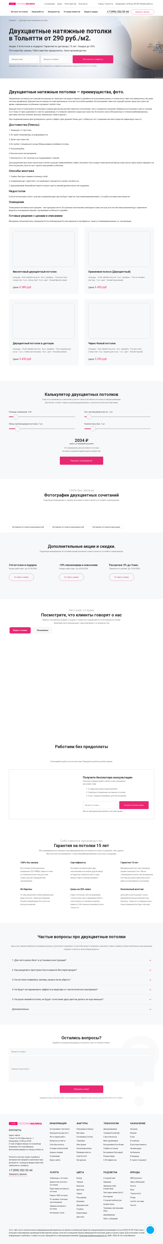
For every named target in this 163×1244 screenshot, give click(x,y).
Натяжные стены (57, 1213)
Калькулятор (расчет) (59, 1133)
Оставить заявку (21, 577)
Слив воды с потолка (59, 1178)
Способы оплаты (57, 1145)
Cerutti (133, 1205)
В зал (132, 1137)
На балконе (135, 1152)
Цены (59, 4)
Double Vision (108, 1204)
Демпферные (109, 1215)
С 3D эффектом (110, 1160)
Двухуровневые (110, 1129)
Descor (133, 1186)
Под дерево (81, 1197)
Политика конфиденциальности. (93, 1236)
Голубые (80, 1209)
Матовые (80, 1133)
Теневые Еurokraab (111, 1133)
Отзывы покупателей (59, 1148)
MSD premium (136, 1178)
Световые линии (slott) (113, 1192)
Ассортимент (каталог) (60, 1129)
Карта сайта (55, 1160)
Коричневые (82, 1213)
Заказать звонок (142, 12)
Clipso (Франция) (137, 1182)
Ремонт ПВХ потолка (58, 1195)
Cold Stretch (82, 1156)
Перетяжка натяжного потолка (59, 1190)
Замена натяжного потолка (58, 1207)
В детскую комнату (138, 1145)
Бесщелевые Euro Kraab (113, 1145)
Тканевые (81, 1141)
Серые (79, 1193)
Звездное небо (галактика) (109, 1187)
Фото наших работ (57, 1137)
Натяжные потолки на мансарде (106, 527)
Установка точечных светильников (59, 1200)
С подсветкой (109, 1178)
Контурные (108, 1196)
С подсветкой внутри (112, 1200)
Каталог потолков (19, 12)
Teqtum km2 (135, 1193)
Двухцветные (82, 1205)
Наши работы (38, 12)
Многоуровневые (110, 1141)
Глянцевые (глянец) (85, 1129)
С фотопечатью (110, 1137)
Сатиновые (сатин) (85, 1137)
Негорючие (81, 1160)
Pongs (132, 1197)
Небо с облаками (110, 1219)
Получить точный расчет (81, 461)
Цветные (80, 1190)
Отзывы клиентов (72, 12)
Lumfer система (137, 1201)
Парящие (107, 1182)
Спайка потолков (110, 1148)
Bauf (132, 1190)
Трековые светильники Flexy (113, 1209)
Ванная (133, 1133)
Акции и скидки (91, 12)
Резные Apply (109, 1156)
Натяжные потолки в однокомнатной (28, 527)
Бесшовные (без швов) (113, 1152)
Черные (80, 1182)
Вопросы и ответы (57, 1141)
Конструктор (70, 4)
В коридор (134, 1156)
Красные (80, 1186)
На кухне (134, 1129)
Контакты (83, 4)
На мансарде (135, 1148)
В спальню (134, 1141)
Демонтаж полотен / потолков (59, 1183)
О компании (49, 4)
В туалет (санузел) (138, 1160)
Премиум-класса (84, 1152)
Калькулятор (54, 12)
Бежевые (80, 1201)
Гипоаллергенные (84, 1148)
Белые (79, 1178)
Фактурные (81, 1145)
